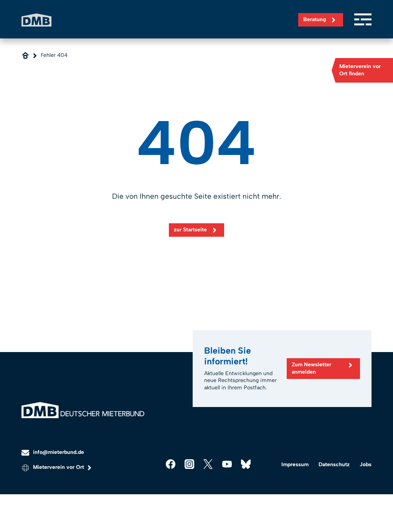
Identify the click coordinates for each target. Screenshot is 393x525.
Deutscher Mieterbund (36, 20)
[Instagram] (189, 464)
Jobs (366, 464)
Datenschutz (334, 464)
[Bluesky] (246, 464)
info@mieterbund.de (58, 452)
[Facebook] (170, 464)
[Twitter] (208, 464)
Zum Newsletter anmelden (311, 368)
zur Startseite (190, 229)
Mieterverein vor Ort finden (360, 70)
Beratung (314, 19)
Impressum (295, 464)
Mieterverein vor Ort (58, 467)
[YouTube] (227, 464)
